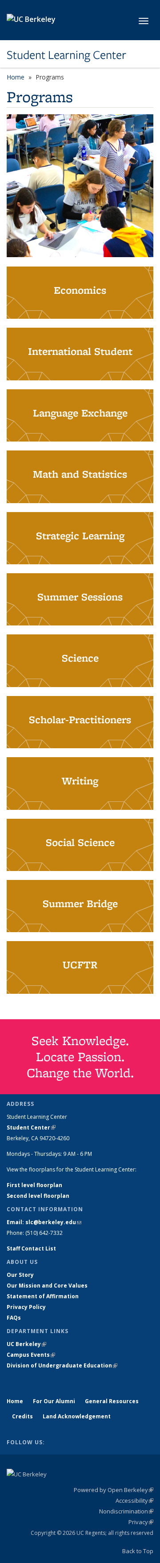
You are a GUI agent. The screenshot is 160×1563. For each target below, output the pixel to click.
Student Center (31, 1127)
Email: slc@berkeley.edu (44, 1222)
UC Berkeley (26, 1344)
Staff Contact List (31, 1248)
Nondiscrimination (126, 1511)
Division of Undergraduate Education (62, 1365)
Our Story (20, 1275)
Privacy (140, 1522)
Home (15, 77)
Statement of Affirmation (43, 1296)
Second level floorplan (38, 1196)
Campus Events (31, 1355)
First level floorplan (34, 1185)
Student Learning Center (66, 55)
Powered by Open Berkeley (113, 1490)
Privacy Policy (26, 1307)
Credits (22, 1416)
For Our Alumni (54, 1401)
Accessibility (134, 1500)
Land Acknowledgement (77, 1416)
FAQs (14, 1317)
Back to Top (137, 1551)
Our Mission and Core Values (47, 1285)
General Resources (112, 1401)
